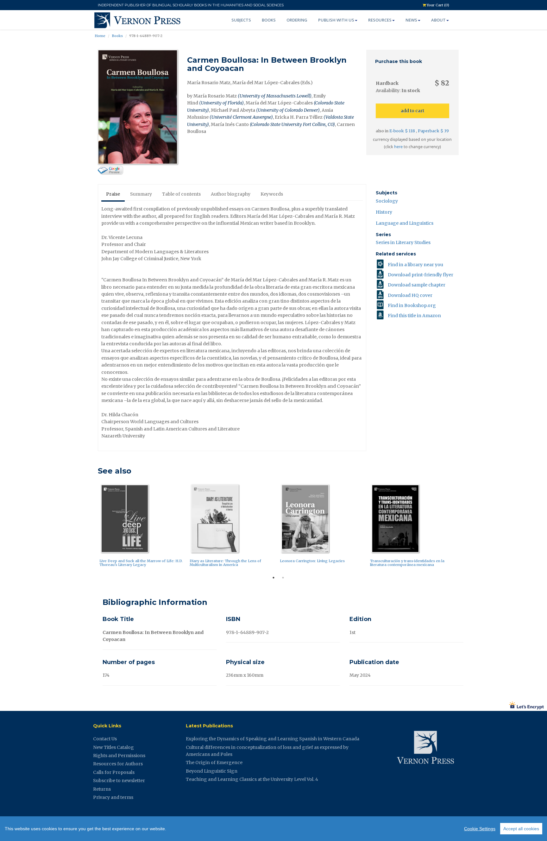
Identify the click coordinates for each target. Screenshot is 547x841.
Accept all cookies (521, 828)
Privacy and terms (113, 797)
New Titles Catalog (113, 747)
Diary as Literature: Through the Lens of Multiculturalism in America (225, 563)
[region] (273, 828)
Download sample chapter (416, 285)
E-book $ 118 (402, 131)
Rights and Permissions (119, 755)
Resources (380, 20)
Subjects (241, 20)
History (384, 212)
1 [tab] (273, 577)
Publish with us (336, 20)
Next (463, 527)
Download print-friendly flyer (420, 275)
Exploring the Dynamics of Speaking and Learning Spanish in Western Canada (272, 739)
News (411, 20)
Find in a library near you (415, 264)
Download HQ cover (410, 295)
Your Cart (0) (437, 5)
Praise (113, 194)
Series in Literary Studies (403, 242)
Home (100, 36)
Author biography (230, 194)
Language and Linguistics (404, 223)
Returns (102, 789)
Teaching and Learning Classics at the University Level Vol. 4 (252, 779)
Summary (141, 194)
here (398, 146)
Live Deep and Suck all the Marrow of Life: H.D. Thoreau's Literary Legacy (141, 563)
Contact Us (105, 739)
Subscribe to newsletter (119, 780)
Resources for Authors (118, 764)
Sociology (387, 201)
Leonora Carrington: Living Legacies (312, 561)
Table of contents (181, 194)
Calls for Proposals (114, 772)
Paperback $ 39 (433, 131)
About (438, 20)
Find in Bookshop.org (412, 305)
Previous (93, 527)
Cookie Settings (479, 828)
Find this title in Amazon (414, 315)
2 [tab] (283, 577)
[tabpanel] (143, 527)
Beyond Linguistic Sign (211, 771)
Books (269, 20)
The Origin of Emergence (214, 762)
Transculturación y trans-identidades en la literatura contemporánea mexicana (407, 563)
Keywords (272, 194)
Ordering (296, 20)
